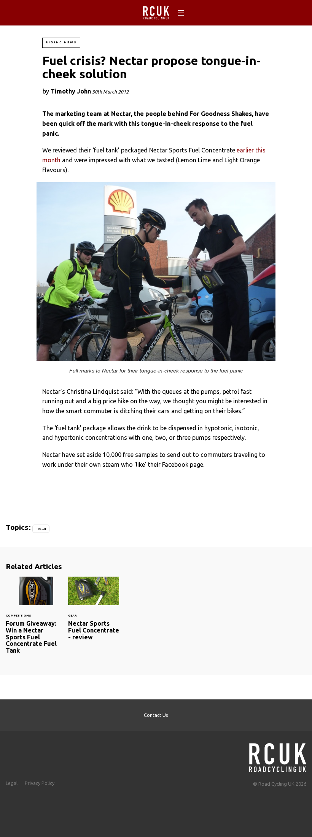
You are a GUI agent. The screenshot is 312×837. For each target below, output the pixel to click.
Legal (12, 783)
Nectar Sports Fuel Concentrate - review (93, 613)
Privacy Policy (39, 783)
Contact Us (156, 715)
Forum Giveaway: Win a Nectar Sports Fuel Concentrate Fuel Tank (31, 620)
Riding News (61, 42)
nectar (40, 528)
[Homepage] (277, 755)
